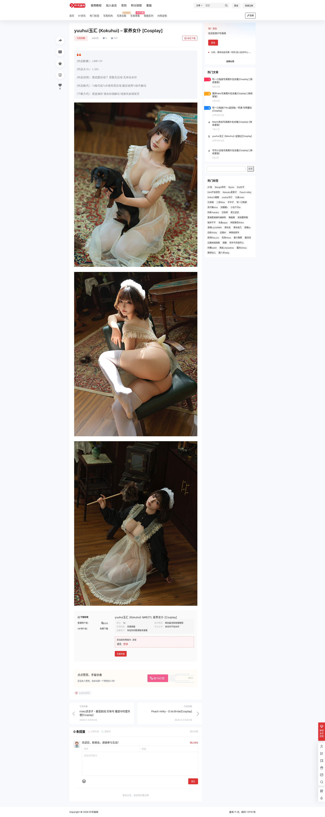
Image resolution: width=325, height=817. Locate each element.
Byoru (231, 187)
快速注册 (249, 5)
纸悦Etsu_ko (213, 237)
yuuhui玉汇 (227, 197)
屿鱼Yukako (213, 212)
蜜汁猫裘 (238, 237)
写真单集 (81, 38)
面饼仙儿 (212, 252)
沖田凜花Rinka (237, 222)
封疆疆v (224, 207)
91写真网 (93, 812)
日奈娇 (225, 212)
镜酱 (225, 242)
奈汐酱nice (213, 207)
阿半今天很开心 (237, 242)
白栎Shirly (212, 232)
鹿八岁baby (224, 252)
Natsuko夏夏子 (230, 192)
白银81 (223, 232)
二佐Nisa (220, 202)
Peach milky (245, 192)
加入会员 (111, 5)
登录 (236, 5)
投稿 (252, 15)
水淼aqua (223, 222)
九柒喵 (211, 202)
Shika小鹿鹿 (213, 197)
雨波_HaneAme (227, 248)
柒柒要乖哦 (243, 217)
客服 (149, 5)
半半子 (231, 202)
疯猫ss (247, 227)
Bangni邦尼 (220, 187)
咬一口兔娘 (242, 202)
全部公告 (230, 61)
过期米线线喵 (214, 242)
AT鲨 (210, 187)
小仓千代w (236, 207)
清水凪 (227, 227)
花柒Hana (226, 237)
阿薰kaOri (212, 248)
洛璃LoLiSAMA (215, 227)
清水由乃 (237, 227)
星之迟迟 (235, 212)
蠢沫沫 (248, 237)
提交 (193, 781)
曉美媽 (232, 217)
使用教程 (96, 5)
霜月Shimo (242, 248)
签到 (124, 5)
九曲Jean (239, 197)
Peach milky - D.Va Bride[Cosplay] (171, 711)
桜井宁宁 (212, 222)
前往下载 (191, 38)
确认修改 (194, 742)
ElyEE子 (240, 187)
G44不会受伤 (214, 192)
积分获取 (136, 5)
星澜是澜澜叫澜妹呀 (217, 217)
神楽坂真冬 (234, 232)
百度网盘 (121, 654)
